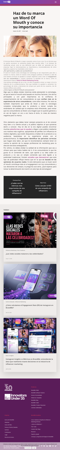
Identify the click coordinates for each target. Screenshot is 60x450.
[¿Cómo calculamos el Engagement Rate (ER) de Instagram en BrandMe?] (30, 290)
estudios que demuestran (38, 157)
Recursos (33, 431)
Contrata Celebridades (36, 407)
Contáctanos (8, 432)
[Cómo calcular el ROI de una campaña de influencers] (43, 187)
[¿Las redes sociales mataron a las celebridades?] (30, 237)
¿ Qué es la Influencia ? (36, 424)
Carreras (7, 429)
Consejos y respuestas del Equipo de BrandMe (42, 436)
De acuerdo (28, 447)
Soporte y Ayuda (35, 434)
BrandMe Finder (35, 390)
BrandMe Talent (35, 402)
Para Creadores (21, 250)
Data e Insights (10, 355)
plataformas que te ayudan (21, 129)
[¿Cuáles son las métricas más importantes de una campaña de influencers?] (17, 187)
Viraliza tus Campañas (36, 397)
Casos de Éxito (8, 424)
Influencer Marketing (11, 250)
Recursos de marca (9, 437)
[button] (55, 2)
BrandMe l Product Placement (38, 405)
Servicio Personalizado (36, 395)
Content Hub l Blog (35, 429)
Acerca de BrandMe (9, 420)
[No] (58, 446)
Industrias (7, 422)
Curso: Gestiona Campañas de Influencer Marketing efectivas (40, 420)
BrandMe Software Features (38, 392)
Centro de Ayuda (10, 301)
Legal (6, 434)
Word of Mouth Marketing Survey (27, 80)
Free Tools (33, 426)
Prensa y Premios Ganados (11, 427)
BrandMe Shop (34, 400)
